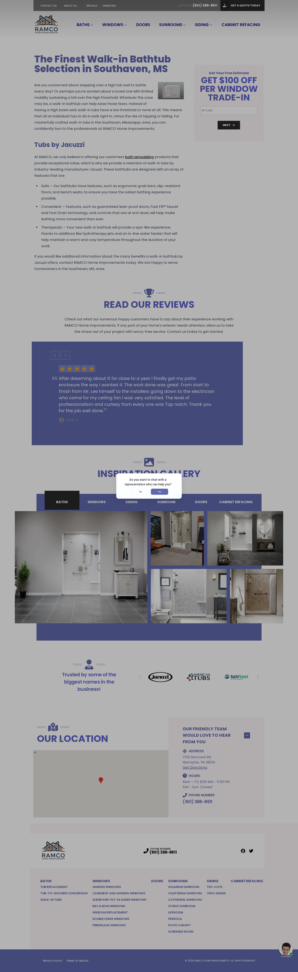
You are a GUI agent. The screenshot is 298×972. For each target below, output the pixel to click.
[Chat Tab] (149, 486)
